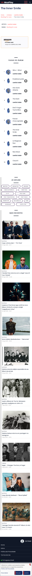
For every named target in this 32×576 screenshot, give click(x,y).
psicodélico (17, 200)
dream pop (16, 186)
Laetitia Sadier (18, 15)
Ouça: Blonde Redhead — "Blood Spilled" (14, 495)
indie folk (24, 190)
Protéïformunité (18, 79)
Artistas (9, 15)
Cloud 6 (15, 161)
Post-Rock (24, 197)
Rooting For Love (6, 17)
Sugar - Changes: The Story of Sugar (13, 465)
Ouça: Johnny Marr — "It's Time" (12, 243)
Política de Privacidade (8, 552)
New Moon (16, 152)
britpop (5, 186)
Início (2, 15)
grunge (26, 186)
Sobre (3, 548)
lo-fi (7, 193)
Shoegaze (8, 204)
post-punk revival (9, 197)
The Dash (16, 99)
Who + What (17, 70)
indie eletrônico (9, 190)
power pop (6, 200)
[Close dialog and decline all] (31, 564)
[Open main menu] (25, 2)
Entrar (28, 541)
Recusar (18, 573)
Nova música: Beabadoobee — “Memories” (15, 339)
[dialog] (16, 569)
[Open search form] (30, 2)
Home (3, 545)
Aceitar (27, 573)
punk (27, 200)
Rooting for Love (12, 27)
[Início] (7, 2)
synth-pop (23, 204)
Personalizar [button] (4, 573)
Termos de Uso (6, 555)
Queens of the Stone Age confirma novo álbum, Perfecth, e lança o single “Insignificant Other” (15, 307)
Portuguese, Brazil (8, 560)
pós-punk (22, 193)
